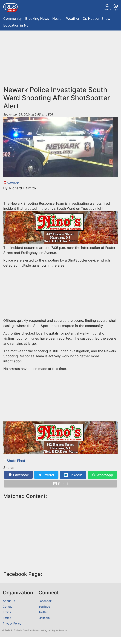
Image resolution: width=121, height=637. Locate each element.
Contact (8, 606)
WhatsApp (104, 475)
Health (57, 18)
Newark (13, 183)
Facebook (20, 475)
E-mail (62, 484)
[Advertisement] (60, 56)
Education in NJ (15, 25)
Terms (7, 617)
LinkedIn (75, 475)
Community (12, 18)
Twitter (48, 475)
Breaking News (37, 18)
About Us (9, 601)
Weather (72, 18)
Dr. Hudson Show (96, 18)
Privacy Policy (12, 623)
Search (107, 9)
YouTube (44, 606)
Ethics (7, 612)
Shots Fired (16, 461)
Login (115, 9)
